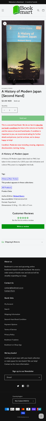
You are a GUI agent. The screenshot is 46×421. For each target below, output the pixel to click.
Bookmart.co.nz (25, 417)
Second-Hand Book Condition (15, 319)
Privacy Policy (9, 335)
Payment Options (10, 324)
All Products (6, 187)
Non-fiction (13, 179)
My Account (8, 304)
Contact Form (9, 291)
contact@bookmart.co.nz (13, 288)
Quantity (4, 106)
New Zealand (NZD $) (22, 401)
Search (6, 309)
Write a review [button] (23, 226)
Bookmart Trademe (11, 340)
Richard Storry (18, 196)
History (5, 179)
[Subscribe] (39, 377)
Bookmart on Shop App (13, 345)
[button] (2, 10)
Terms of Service (10, 329)
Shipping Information (12, 314)
